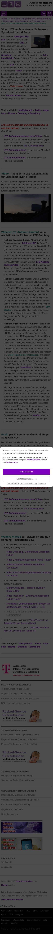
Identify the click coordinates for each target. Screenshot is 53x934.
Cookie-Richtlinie (13, 484)
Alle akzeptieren (26, 472)
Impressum (42, 484)
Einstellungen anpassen (27, 479)
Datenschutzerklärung (28, 484)
